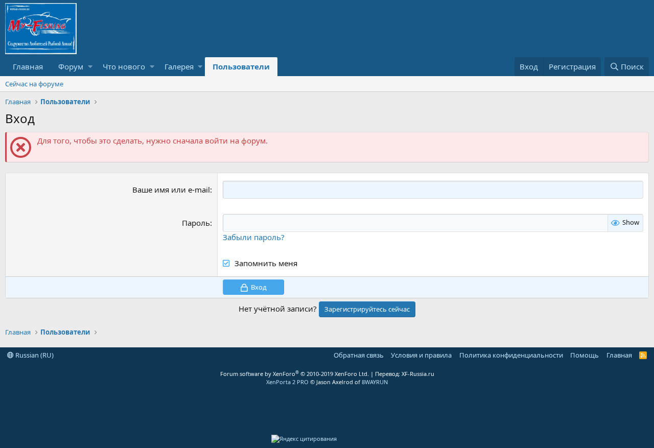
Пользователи (241, 66)
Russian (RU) (34, 355)
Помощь (584, 355)
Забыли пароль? (254, 237)
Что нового (124, 66)
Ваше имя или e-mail (171, 189)
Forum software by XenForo (294, 374)
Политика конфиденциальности (511, 355)
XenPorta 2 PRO (287, 382)
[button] (90, 66)
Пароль (196, 223)
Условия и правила (421, 355)
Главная (28, 66)
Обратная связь (359, 355)
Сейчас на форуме (34, 83)
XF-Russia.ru (418, 374)
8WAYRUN (375, 382)
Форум (70, 66)
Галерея (179, 66)
